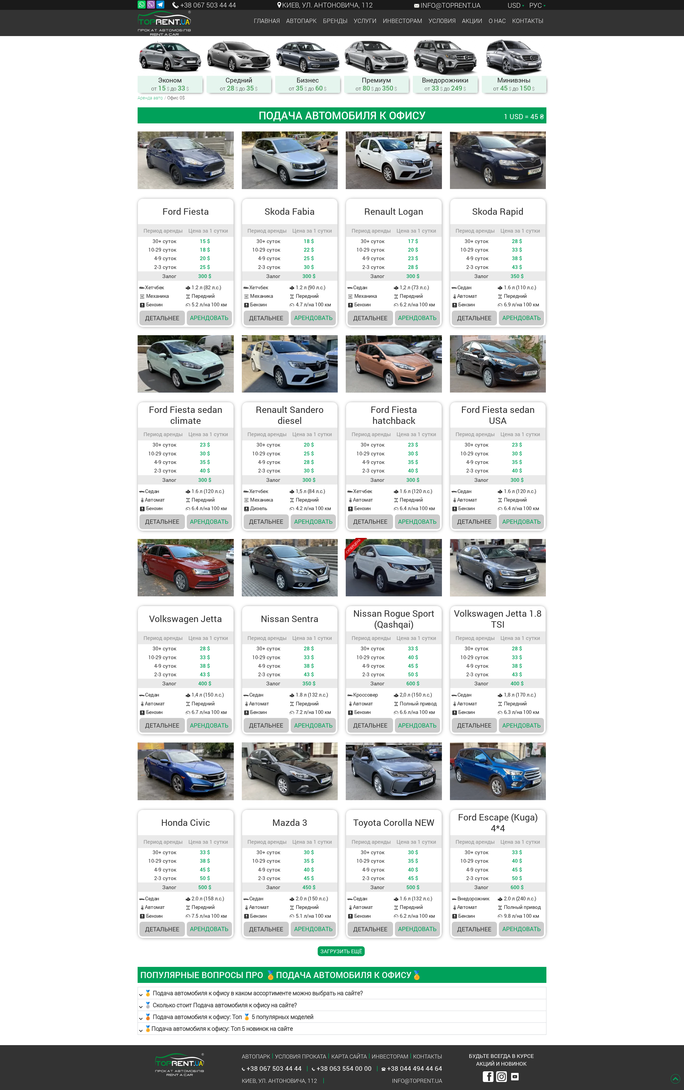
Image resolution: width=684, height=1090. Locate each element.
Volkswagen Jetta (185, 618)
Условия (442, 21)
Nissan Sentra (289, 618)
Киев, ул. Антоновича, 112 (327, 5)
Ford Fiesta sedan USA (498, 415)
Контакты (527, 21)
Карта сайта (349, 1056)
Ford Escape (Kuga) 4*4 (498, 823)
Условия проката (300, 1056)
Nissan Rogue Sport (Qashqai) (393, 619)
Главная (267, 21)
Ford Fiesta (185, 211)
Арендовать (209, 318)
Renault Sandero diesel (290, 415)
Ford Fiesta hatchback (394, 415)
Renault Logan (393, 211)
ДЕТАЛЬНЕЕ (162, 318)
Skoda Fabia (290, 211)
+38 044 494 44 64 (414, 1068)
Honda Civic (185, 822)
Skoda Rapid (497, 211)
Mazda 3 (289, 822)
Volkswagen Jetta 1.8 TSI (498, 619)
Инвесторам (402, 21)
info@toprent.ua (451, 5)
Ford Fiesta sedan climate (185, 415)
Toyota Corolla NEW (393, 822)
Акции (472, 21)
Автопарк (301, 21)
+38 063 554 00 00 (343, 1068)
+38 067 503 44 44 (207, 5)
